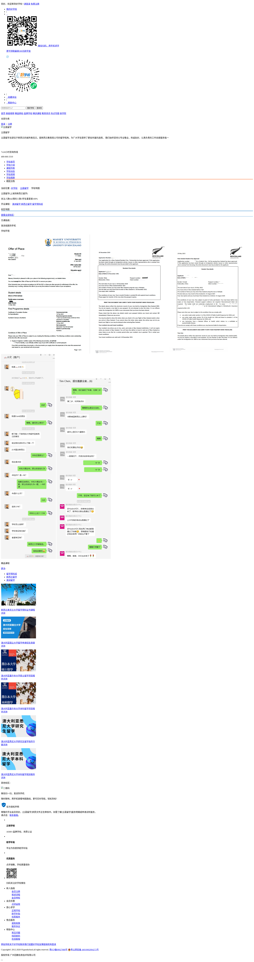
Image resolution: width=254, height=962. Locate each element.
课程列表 (10, 168)
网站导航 (5, 944)
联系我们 (24, 944)
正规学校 (16, 910)
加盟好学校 (34, 944)
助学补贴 (16, 914)
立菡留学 (5, 132)
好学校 (14, 188)
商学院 (63, 113)
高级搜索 (10, 113)
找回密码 (16, 936)
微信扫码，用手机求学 (48, 46)
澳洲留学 (16, 204)
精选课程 (37, 113)
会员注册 (16, 891)
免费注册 (35, 4)
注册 (10, 124)
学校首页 (10, 162)
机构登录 (52, 944)
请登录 (27, 4)
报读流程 (16, 895)
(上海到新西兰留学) (19, 193)
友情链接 (43, 944)
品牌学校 (28, 113)
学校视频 (10, 174)
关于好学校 (15, 944)
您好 (3, 4)
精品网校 (19, 113)
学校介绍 (10, 165)
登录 (3, 124)
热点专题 (55, 113)
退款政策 (16, 923)
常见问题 (16, 933)
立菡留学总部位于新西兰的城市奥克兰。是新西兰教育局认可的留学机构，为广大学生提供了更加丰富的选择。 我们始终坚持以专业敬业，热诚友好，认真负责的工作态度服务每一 (85, 138)
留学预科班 (37, 204)
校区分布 (10, 181)
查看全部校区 (7, 215)
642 (11, 199)
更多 (3, 568)
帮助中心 (11, 103)
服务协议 (16, 926)
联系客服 (14, 815)
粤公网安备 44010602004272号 (85, 950)
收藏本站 (11, 97)
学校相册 (10, 178)
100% (35, 199)
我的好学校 (11, 9)
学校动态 (10, 171)
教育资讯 (46, 113)
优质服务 (16, 917)
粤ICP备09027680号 (58, 950)
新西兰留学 (26, 204)
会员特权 (16, 898)
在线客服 (16, 939)
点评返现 (16, 904)
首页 (3, 113)
